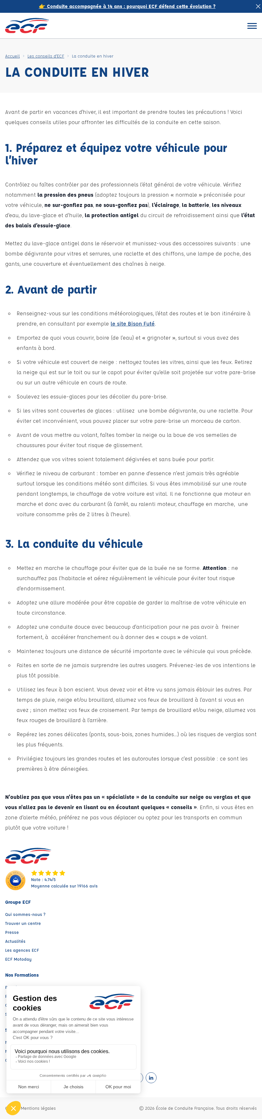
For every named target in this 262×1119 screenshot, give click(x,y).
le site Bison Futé (133, 323)
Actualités (15, 941)
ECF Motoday (18, 959)
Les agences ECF (22, 950)
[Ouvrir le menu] (252, 26)
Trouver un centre (23, 923)
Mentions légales (38, 1108)
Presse (12, 932)
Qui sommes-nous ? (25, 914)
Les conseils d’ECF (45, 56)
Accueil (12, 56)
